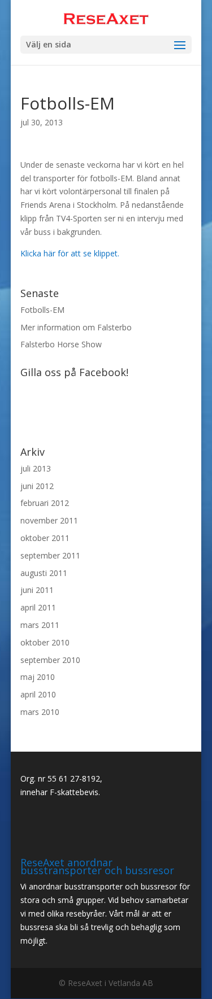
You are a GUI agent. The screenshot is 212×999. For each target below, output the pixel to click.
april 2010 (38, 694)
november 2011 (49, 520)
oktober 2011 (45, 538)
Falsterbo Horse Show (61, 344)
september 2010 (50, 660)
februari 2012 (44, 503)
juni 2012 (37, 486)
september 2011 (50, 555)
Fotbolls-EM (42, 309)
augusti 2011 (43, 573)
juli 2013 (35, 468)
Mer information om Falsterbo (76, 327)
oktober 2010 (45, 642)
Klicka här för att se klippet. (69, 253)
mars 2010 (39, 711)
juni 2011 (37, 589)
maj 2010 (37, 676)
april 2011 (38, 607)
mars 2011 (39, 625)
